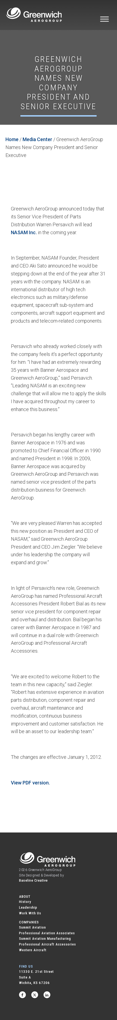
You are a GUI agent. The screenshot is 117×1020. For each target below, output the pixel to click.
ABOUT (24, 896)
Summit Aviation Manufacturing (45, 938)
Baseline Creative (33, 880)
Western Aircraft (33, 950)
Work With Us (30, 913)
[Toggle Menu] (104, 19)
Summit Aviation (32, 927)
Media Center (37, 139)
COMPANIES (29, 922)
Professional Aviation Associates (47, 933)
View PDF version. (30, 783)
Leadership (28, 907)
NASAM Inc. (24, 232)
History (25, 902)
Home (12, 139)
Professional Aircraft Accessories (47, 944)
